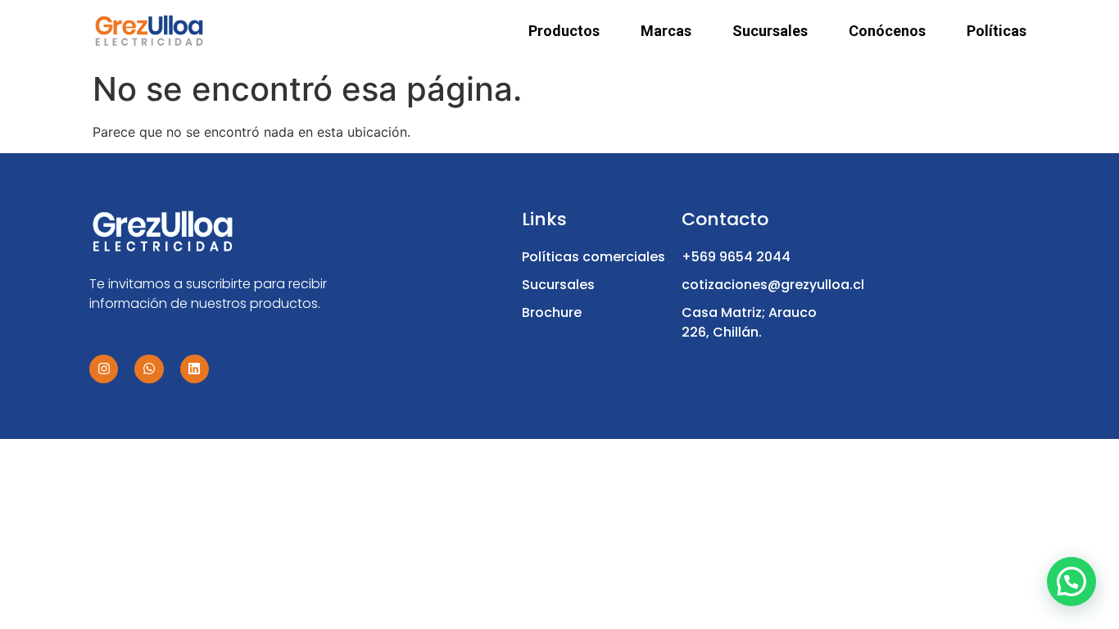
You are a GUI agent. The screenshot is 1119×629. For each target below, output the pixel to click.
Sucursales (770, 31)
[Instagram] (103, 369)
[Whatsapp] (148, 369)
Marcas (666, 31)
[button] (1071, 581)
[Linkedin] (194, 369)
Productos (564, 31)
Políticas (996, 31)
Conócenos (887, 31)
